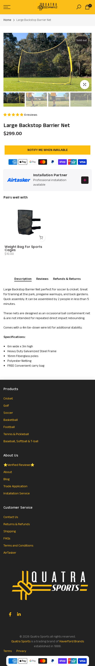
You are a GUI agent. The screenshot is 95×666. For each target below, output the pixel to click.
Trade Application (15, 486)
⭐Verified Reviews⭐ (18, 465)
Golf (6, 405)
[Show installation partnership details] (85, 180)
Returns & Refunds (16, 524)
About (7, 472)
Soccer (8, 413)
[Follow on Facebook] (10, 614)
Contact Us (10, 517)
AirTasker (9, 552)
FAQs (6, 538)
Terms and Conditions (18, 545)
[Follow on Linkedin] (19, 614)
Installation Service (16, 493)
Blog (6, 479)
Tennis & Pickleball (16, 434)
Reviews (42, 279)
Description (23, 279)
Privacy (21, 651)
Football (9, 427)
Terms (7, 651)
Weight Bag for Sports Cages (23, 248)
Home (7, 20)
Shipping (9, 531)
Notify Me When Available (47, 150)
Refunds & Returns (67, 279)
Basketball (10, 420)
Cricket (8, 398)
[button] (13, 115)
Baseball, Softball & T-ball (20, 441)
